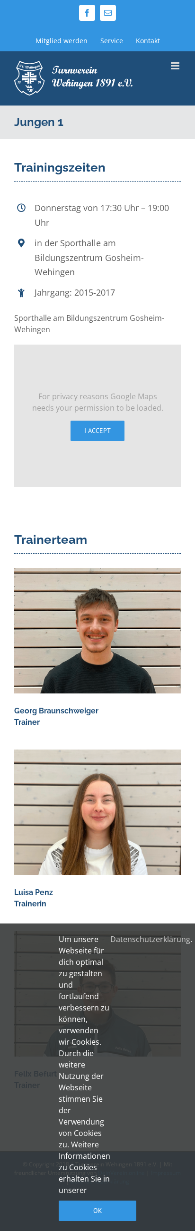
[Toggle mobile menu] (176, 66)
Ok (97, 1210)
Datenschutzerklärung (150, 939)
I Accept (97, 430)
